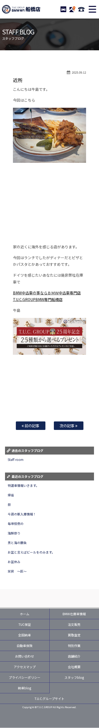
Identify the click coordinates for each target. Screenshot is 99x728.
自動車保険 (24, 645)
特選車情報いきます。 (23, 485)
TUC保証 (24, 624)
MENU (92, 9)
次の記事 (67, 425)
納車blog (24, 688)
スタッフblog (74, 677)
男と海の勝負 (17, 542)
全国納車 (24, 635)
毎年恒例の (15, 523)
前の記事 (31, 425)
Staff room (15, 459)
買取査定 (74, 635)
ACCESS (72, 9)
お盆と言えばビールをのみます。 (31, 552)
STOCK (63, 9)
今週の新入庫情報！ (22, 514)
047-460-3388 (81, 9)
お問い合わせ (24, 656)
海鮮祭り (14, 533)
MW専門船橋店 (50, 299)
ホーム (24, 614)
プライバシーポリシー (24, 677)
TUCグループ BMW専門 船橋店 (21, 9)
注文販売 (74, 624)
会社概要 (74, 666)
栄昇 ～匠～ (17, 571)
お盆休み (14, 561)
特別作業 (74, 645)
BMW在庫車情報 (74, 614)
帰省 (11, 495)
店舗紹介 (74, 656)
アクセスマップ (25, 666)
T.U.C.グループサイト (50, 698)
